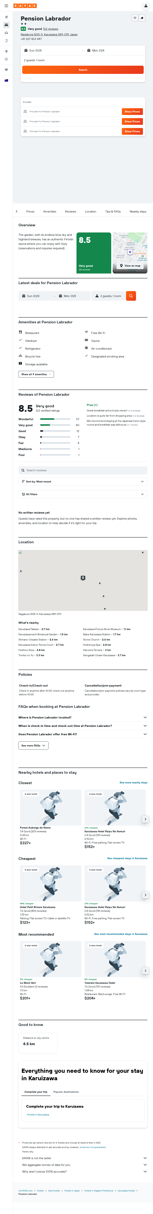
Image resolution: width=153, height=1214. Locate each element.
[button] (6, 6)
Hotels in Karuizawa (38, 1114)
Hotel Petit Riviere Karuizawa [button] (37, 907)
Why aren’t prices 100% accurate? (44, 1171)
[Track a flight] (6, 59)
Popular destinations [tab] (66, 1091)
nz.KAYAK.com (25, 1190)
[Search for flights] (6, 17)
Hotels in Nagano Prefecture (98, 1190)
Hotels (40, 1190)
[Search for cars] (6, 33)
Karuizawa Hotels (126, 1190)
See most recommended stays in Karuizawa (120, 934)
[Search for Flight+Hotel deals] (6, 40)
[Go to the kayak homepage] (25, 6)
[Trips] (6, 70)
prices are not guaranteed (93, 1147)
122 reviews (50, 29)
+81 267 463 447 (31, 39)
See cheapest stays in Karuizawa (127, 858)
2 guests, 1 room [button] (34, 60)
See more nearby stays (133, 782)
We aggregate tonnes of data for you (46, 1165)
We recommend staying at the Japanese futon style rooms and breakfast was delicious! (116, 422)
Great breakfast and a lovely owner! (113, 410)
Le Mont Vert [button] (28, 983)
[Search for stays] (6, 25)
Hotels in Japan (72, 1190)
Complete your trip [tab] (35, 1091)
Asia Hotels (54, 1190)
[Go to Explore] (6, 51)
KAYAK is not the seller (36, 1158)
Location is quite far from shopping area (115, 415)
